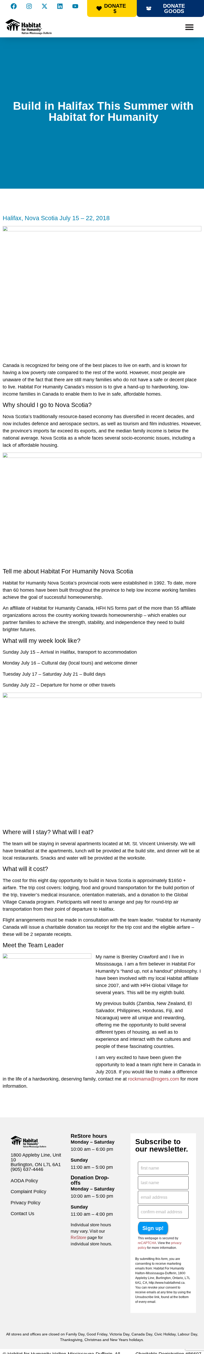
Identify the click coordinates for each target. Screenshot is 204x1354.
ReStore (78, 1237)
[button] (189, 27)
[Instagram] (29, 6)
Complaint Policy (28, 1191)
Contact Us (22, 1213)
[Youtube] (75, 6)
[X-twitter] (44, 6)
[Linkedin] (60, 6)
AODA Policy (24, 1180)
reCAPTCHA (147, 1243)
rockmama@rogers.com (153, 1079)
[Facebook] (13, 6)
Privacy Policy (25, 1202)
